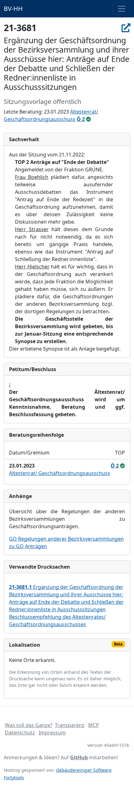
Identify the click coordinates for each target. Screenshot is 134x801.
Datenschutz (20, 732)
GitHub (79, 757)
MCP (93, 725)
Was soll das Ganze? (28, 725)
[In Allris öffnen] (126, 28)
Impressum (52, 732)
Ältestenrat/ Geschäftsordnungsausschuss (59, 473)
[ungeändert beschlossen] (88, 119)
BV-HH (13, 8)
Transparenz (69, 725)
